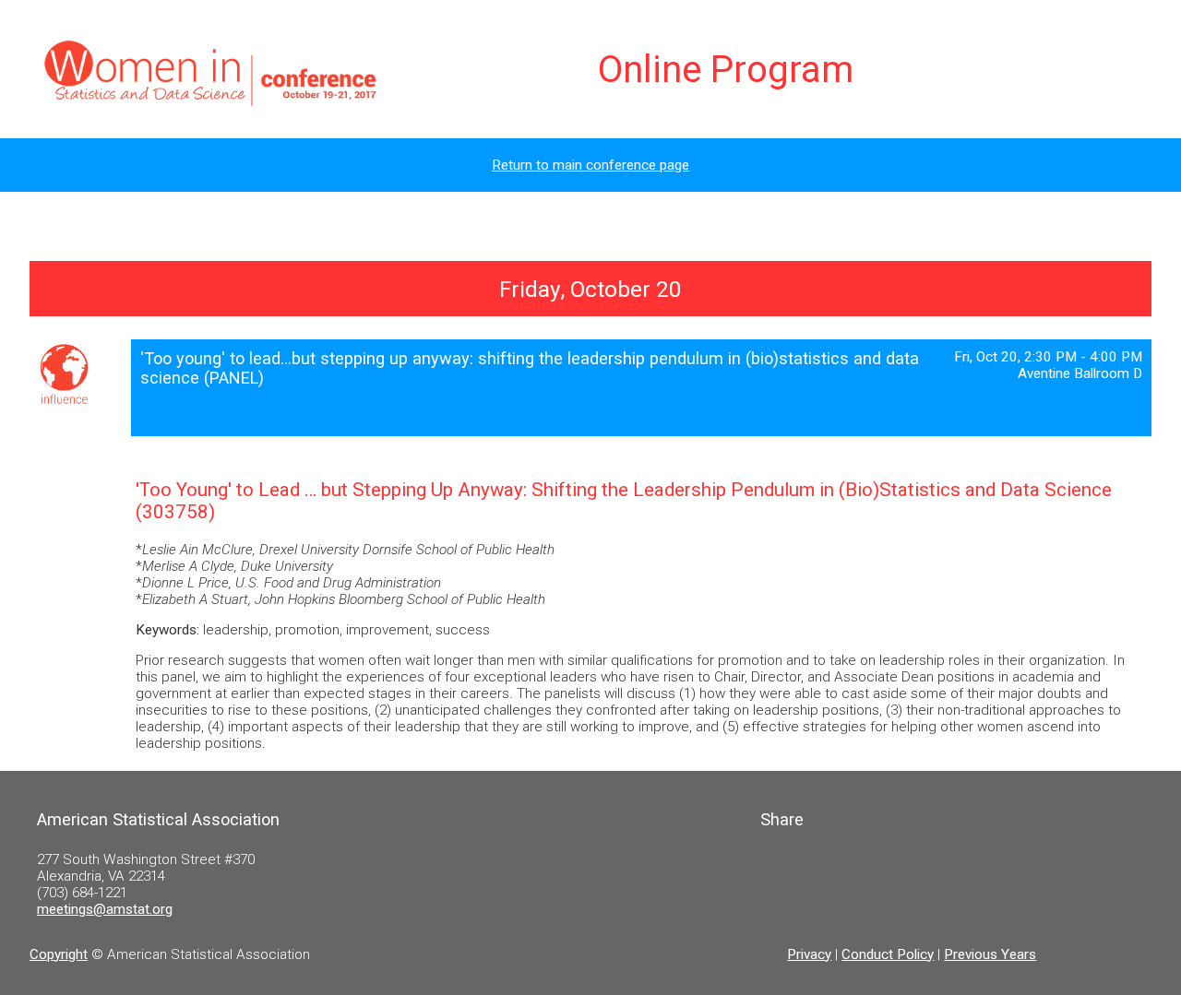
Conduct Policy (887, 954)
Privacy (809, 954)
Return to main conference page (590, 165)
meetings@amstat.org (105, 909)
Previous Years (990, 954)
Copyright (59, 954)
